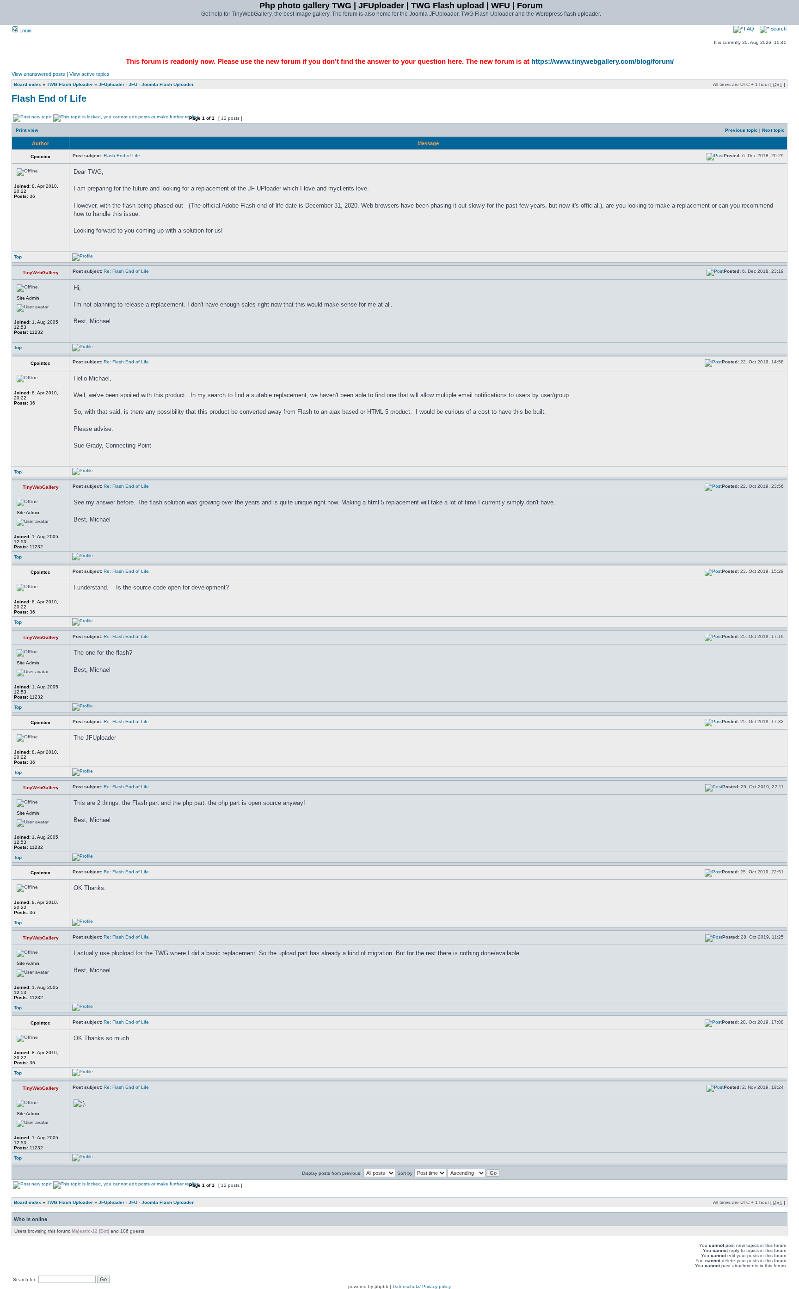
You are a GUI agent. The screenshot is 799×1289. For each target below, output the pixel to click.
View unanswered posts (38, 74)
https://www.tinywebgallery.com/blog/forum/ (602, 61)
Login (24, 30)
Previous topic (741, 130)
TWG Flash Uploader (70, 84)
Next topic (773, 130)
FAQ (748, 28)
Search (778, 28)
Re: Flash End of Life (126, 271)
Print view (27, 130)
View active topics (89, 74)
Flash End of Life (49, 98)
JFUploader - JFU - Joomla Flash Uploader (146, 84)
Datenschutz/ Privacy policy (422, 1286)
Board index (27, 84)
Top (18, 256)
